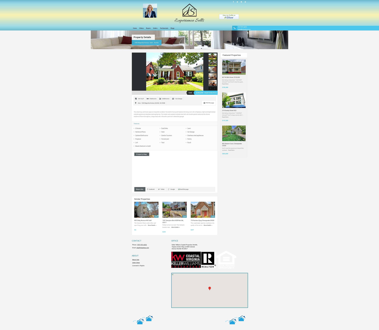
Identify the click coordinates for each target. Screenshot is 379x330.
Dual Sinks (164, 128)
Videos (141, 28)
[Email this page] (183, 189)
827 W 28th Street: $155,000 (231, 77)
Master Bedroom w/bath (143, 146)
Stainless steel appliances (195, 135)
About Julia (135, 259)
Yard (162, 142)
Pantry (189, 139)
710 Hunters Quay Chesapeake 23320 (202, 220)
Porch (189, 142)
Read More (225, 84)
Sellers (155, 28)
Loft (136, 142)
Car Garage (190, 132)
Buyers (148, 28)
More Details (151, 225)
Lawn (189, 128)
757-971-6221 (242, 27)
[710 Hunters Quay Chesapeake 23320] (203, 210)
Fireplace (138, 139)
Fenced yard (165, 139)
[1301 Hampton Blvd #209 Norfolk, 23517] (174, 210)
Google (172, 189)
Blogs (172, 28)
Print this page (210, 103)
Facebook (152, 189)
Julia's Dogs (136, 262)
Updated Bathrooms (141, 135)
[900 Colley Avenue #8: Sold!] (146, 210)
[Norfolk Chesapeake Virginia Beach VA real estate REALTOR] (189, 13)
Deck (162, 132)
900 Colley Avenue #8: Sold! (143, 220)
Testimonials (164, 28)
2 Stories (138, 128)
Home (135, 28)
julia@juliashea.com (244, 29)
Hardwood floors (140, 132)
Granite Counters (166, 135)
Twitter (162, 189)
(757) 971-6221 (142, 245)
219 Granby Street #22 (229, 110)
